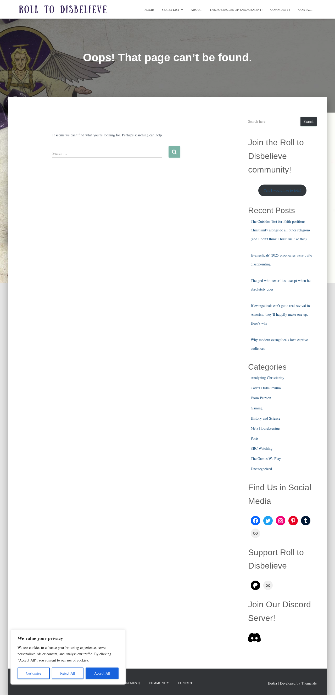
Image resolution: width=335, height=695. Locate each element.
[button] (181, 9)
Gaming (257, 407)
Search (309, 121)
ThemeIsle (309, 683)
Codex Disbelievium (266, 387)
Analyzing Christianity (267, 377)
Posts (254, 438)
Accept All (102, 673)
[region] (68, 657)
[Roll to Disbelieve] (62, 9)
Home (149, 9)
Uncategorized (261, 468)
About (196, 9)
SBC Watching (261, 448)
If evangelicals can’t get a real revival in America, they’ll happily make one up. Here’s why (280, 314)
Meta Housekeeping (265, 428)
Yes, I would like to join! (282, 190)
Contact (305, 9)
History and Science (265, 418)
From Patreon (261, 397)
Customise (33, 673)
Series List (171, 9)
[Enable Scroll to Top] (324, 684)
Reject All (67, 673)
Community (280, 9)
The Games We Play (266, 458)
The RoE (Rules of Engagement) (236, 9)
